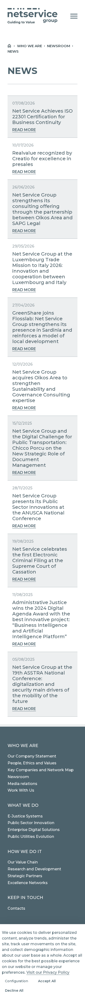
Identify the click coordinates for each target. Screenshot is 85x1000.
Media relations (22, 783)
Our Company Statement (32, 756)
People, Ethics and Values (32, 763)
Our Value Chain (23, 862)
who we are (29, 46)
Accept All (47, 981)
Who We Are (23, 745)
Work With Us (21, 790)
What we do (23, 805)
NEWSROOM (58, 46)
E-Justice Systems (25, 816)
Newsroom (18, 777)
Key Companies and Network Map (41, 770)
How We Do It (25, 851)
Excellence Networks (28, 883)
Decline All (14, 990)
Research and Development (34, 869)
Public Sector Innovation (31, 823)
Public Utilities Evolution (31, 836)
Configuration (16, 981)
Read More (24, 130)
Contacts (16, 908)
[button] (73, 16)
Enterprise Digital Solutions (34, 829)
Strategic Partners (25, 876)
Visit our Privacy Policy (47, 972)
